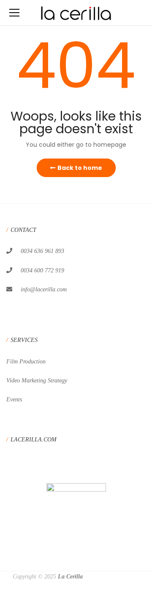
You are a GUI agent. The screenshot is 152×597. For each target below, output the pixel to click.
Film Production (26, 361)
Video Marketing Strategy (36, 380)
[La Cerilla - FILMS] (76, 12)
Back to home (79, 168)
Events (14, 399)
